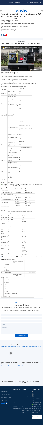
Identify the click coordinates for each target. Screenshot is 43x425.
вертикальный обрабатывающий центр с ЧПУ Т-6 (32, 362)
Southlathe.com (33, 422)
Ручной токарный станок (26, 408)
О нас (14, 398)
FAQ (14, 402)
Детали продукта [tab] (21, 41)
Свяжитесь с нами (16, 404)
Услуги (14, 396)
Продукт (14, 394)
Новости (14, 400)
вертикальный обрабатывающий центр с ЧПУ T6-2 (11, 362)
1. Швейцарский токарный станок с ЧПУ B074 (11, 381)
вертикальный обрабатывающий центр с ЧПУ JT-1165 (32, 382)
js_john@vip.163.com (36, 402)
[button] (42, 2)
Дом (14, 392)
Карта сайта (39, 422)
